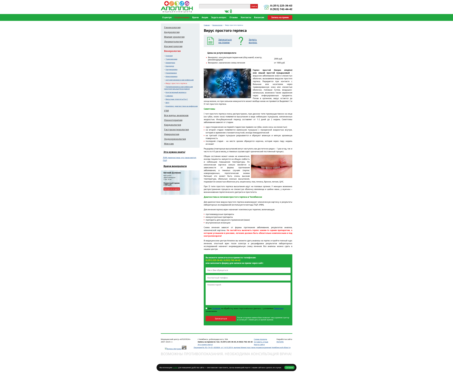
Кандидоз (170, 66)
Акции (205, 17)
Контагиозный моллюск (176, 92)
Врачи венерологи (175, 166)
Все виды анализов (176, 115)
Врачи (195, 17)
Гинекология (172, 27)
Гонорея (169, 55)
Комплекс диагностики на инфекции (182, 106)
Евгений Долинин (172, 172)
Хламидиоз (170, 62)
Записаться (221, 318)
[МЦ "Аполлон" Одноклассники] (231, 11)
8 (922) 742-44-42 (281, 9)
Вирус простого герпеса (176, 83)
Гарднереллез (171, 69)
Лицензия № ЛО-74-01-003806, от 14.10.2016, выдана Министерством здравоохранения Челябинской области (242, 347)
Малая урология (174, 37)
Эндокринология (175, 139)
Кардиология (172, 125)
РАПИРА (280, 342)
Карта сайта (259, 344)
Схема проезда (260, 339)
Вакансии (259, 17)
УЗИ (166, 111)
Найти (254, 6)
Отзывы (233, 17)
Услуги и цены (181, 17)
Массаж (169, 144)
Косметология (173, 46)
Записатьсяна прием (225, 41)
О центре (167, 17)
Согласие (216, 308)
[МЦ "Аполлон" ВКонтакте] (227, 11)
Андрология (172, 32)
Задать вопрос (218, 17)
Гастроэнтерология (176, 129)
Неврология (171, 134)
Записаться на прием (171, 189)
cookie (175, 367)
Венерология (217, 25)
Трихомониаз (171, 59)
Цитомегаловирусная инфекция (180, 80)
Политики (278, 308)
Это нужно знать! (174, 151)
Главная (207, 25)
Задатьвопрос (253, 41)
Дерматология (173, 41)
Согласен (289, 367)
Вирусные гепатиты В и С (177, 99)
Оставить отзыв (261, 342)
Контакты (246, 17)
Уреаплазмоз (171, 73)
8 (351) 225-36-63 (281, 5)
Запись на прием (280, 17)
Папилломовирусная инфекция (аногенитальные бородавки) (178, 87)
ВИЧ (167, 102)
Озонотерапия (173, 120)
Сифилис (169, 96)
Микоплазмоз (171, 76)
